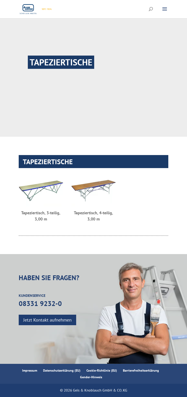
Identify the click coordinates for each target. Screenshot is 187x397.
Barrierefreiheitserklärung (141, 370)
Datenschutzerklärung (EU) (62, 370)
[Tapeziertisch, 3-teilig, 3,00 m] (41, 191)
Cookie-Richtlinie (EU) (101, 370)
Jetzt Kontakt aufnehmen (47, 320)
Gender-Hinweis (91, 377)
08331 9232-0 (40, 303)
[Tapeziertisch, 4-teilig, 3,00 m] (93, 191)
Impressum (29, 370)
